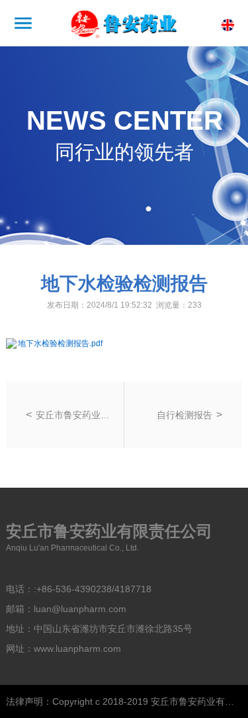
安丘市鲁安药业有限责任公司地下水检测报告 (76, 415)
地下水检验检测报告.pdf (60, 343)
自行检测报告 (184, 415)
